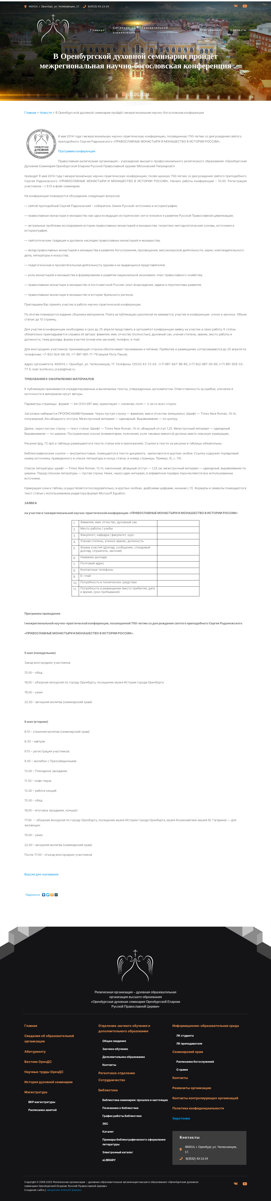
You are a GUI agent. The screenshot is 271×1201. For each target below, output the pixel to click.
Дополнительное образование (123, 1056)
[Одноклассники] (52, 893)
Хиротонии (181, 1118)
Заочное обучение (115, 1049)
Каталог (108, 1131)
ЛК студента (185, 1035)
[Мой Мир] (56, 893)
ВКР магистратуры (41, 1102)
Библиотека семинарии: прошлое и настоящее (135, 1100)
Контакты (238, 30)
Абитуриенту (211, 30)
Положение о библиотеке (120, 1108)
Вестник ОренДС (38, 1062)
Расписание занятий (42, 1110)
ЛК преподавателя (189, 1043)
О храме (182, 1069)
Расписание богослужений (195, 1061)
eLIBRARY (109, 1160)
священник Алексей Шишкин (64, 1190)
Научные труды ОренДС (43, 1072)
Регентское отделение (116, 1073)
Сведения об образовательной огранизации (140, 30)
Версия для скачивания (41, 874)
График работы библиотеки (122, 1116)
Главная (97, 30)
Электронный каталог (117, 1152)
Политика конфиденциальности (198, 1108)
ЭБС (105, 1123)
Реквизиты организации (191, 1088)
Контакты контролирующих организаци (204, 1098)
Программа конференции (76, 151)
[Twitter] (48, 893)
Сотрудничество (111, 1080)
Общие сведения (114, 1041)
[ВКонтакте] (44, 893)
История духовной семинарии (48, 1082)
